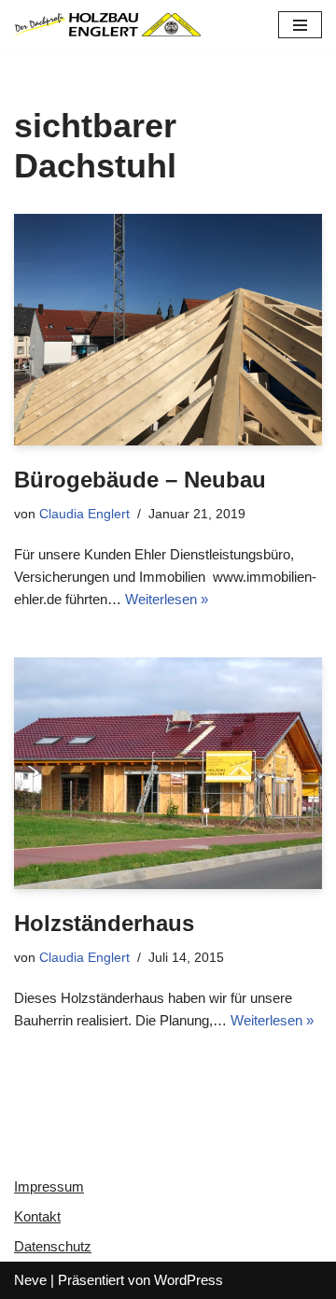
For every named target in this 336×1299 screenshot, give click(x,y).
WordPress (188, 1280)
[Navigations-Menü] (300, 24)
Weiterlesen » (166, 599)
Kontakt (37, 1216)
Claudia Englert (84, 514)
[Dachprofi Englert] (107, 24)
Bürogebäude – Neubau (140, 479)
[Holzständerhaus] (168, 773)
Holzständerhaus (104, 923)
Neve (30, 1280)
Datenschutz (52, 1246)
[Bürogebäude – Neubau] (168, 329)
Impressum (49, 1186)
